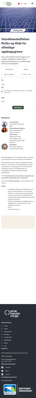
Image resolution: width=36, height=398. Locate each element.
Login (25, 3)
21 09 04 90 (9, 356)
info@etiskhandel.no (10, 359)
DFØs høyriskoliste (14, 181)
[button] (32, 4)
